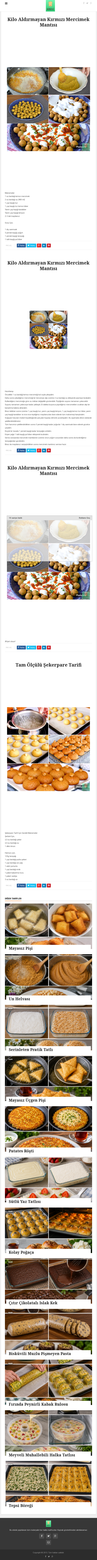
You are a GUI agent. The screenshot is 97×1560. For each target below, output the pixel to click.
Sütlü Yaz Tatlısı (25, 1201)
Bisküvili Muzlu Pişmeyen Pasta (40, 1353)
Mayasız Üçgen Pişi (27, 1100)
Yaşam (10, 907)
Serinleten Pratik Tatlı (31, 1049)
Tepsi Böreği (21, 1505)
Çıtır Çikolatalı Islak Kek (33, 1302)
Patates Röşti (21, 1150)
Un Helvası (19, 998)
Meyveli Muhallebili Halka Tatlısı (42, 1455)
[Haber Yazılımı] (48, 1523)
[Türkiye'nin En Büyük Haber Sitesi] (48, 5)
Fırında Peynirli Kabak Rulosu (38, 1404)
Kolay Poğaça (21, 1252)
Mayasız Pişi (21, 948)
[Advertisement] (48, 48)
